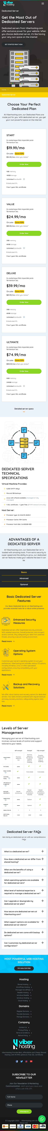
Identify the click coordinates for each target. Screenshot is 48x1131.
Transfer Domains (23, 1014)
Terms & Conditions (23, 1033)
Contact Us (23, 1027)
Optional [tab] (24, 584)
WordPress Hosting (23, 987)
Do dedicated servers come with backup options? (22, 933)
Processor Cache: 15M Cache (16, 520)
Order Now (24, 164)
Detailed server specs (24, 409)
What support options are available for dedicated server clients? (21, 923)
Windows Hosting (23, 998)
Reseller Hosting (23, 992)
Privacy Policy (23, 1030)
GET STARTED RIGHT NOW (13, 44)
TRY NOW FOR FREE (24, 968)
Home (4, 90)
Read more (7, 641)
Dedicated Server (10, 11)
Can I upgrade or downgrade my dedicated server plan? (18, 902)
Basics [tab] (24, 572)
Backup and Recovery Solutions (26, 685)
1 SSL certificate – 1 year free (26, 505)
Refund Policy (23, 1035)
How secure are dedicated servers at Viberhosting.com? (20, 913)
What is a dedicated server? (16, 851)
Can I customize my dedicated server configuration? (20, 944)
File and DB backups (13, 493)
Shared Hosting (23, 984)
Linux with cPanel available (22, 499)
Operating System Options (24, 652)
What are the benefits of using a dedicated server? (18, 871)
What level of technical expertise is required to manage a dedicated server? (22, 892)
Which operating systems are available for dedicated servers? (21, 881)
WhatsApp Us (24, 1111)
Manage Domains (23, 1017)
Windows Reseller (23, 995)
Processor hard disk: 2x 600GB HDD (18, 524)
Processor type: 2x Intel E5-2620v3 (18, 515)
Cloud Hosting (23, 1001)
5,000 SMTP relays (13, 489)
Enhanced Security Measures (24, 621)
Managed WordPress (23, 990)
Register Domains (23, 1011)
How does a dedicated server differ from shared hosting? (22, 860)
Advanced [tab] (24, 578)
